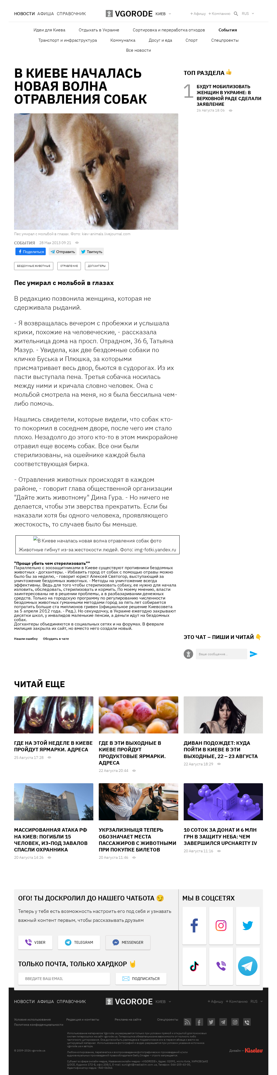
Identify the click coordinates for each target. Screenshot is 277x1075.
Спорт (192, 40)
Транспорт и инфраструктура (67, 40)
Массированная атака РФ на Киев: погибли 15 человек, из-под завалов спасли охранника (51, 840)
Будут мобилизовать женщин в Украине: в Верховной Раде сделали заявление (229, 95)
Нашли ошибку (26, 638)
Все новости (138, 50)
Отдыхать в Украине (99, 29)
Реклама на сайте (128, 1019)
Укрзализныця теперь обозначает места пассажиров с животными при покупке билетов (137, 840)
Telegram (83, 942)
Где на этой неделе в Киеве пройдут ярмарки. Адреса (53, 746)
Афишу (200, 13)
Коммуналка (122, 40)
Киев (161, 1002)
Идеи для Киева (49, 29)
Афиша (45, 13)
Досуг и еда (160, 40)
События (228, 29)
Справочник (71, 13)
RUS (245, 13)
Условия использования (32, 1019)
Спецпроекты (225, 40)
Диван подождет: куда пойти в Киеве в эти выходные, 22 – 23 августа (221, 749)
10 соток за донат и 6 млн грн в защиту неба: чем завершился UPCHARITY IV (220, 836)
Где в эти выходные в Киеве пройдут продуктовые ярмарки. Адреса (132, 753)
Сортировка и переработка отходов (169, 29)
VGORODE (134, 1001)
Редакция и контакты (82, 1019)
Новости (24, 13)
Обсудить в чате (56, 638)
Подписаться (146, 978)
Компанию (221, 13)
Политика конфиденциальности (38, 1024)
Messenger (132, 942)
